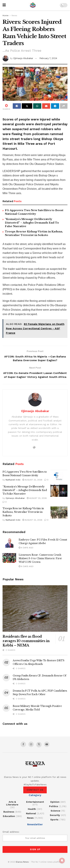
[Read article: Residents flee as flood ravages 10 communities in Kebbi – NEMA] (35, 608)
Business (8, 811)
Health (32, 809)
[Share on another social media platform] (63, 106)
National (31, 813)
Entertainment (35, 801)
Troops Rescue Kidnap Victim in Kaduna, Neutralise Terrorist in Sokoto (23, 512)
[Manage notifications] (62, 860)
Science (55, 810)
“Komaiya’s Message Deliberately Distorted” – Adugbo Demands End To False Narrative (32, 222)
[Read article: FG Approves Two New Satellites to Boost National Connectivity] (58, 476)
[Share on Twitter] (27, 106)
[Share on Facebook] (17, 106)
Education (9, 816)
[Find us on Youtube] (46, 744)
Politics (53, 806)
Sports (54, 819)
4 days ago (26, 547)
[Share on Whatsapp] (37, 106)
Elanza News (22, 862)
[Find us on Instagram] (31, 744)
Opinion (54, 801)
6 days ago (26, 566)
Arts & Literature (12, 803)
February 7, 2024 (48, 58)
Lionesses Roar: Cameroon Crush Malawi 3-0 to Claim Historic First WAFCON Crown (40, 558)
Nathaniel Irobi (13, 480)
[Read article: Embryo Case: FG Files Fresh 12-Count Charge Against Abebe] (9, 543)
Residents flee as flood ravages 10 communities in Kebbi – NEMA (26, 640)
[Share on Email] (46, 106)
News (14, 15)
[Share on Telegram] (55, 106)
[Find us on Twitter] (39, 744)
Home (5, 15)
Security (55, 815)
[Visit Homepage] (33, 5)
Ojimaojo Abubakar (23, 58)
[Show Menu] (4, 5)
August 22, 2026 (33, 480)
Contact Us (35, 790)
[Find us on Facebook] (23, 744)
